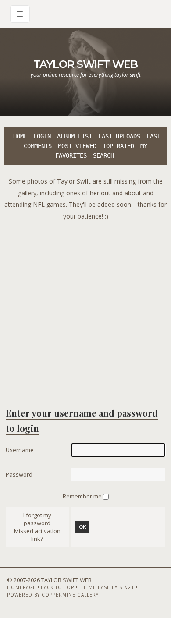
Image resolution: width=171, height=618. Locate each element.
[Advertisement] (85, 307)
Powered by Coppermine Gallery (53, 595)
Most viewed (77, 145)
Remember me (83, 496)
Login (42, 136)
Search (103, 155)
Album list (74, 136)
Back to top (57, 587)
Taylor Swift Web (85, 64)
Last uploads (119, 136)
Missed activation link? (37, 535)
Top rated (118, 145)
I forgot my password (37, 519)
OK (82, 526)
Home (20, 136)
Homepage (21, 587)
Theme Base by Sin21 (106, 587)
